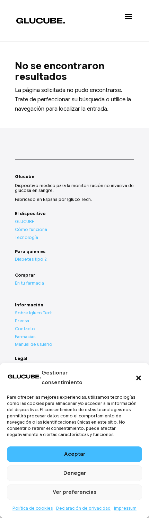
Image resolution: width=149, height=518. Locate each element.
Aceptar (74, 454)
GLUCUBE (24, 221)
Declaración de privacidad (83, 508)
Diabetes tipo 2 (31, 259)
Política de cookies (32, 508)
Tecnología (26, 237)
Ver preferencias (74, 492)
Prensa (22, 320)
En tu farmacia (29, 283)
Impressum (125, 508)
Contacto (25, 328)
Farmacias (25, 336)
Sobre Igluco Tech (34, 312)
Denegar (74, 473)
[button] (138, 377)
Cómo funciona (31, 229)
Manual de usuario (33, 344)
